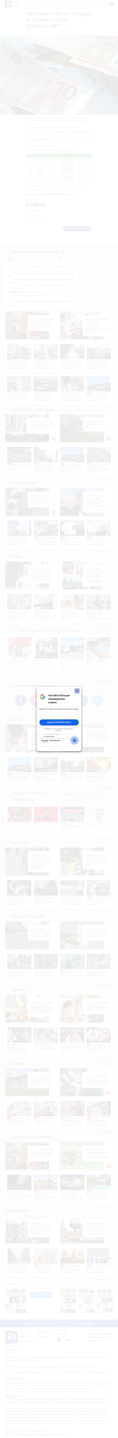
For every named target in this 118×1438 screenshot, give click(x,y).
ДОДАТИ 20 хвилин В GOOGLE (59, 722)
